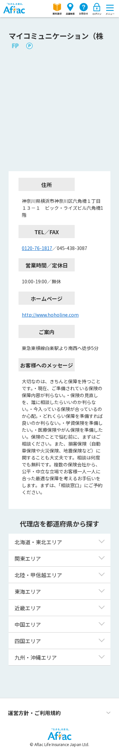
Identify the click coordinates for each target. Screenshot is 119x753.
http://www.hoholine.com (50, 314)
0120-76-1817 (37, 248)
